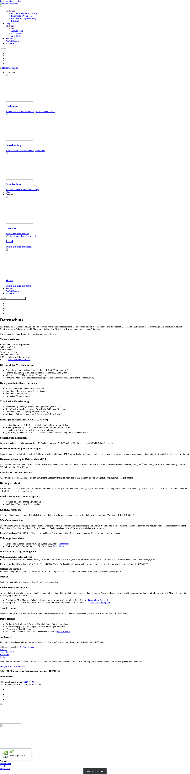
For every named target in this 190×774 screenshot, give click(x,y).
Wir (12, 28)
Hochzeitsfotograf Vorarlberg (24, 13)
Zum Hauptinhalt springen (11, 1)
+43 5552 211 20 (7, 652)
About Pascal (17, 31)
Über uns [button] (10, 194)
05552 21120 (28, 682)
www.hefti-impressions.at (19, 359)
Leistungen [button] (10, 72)
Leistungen (10, 11)
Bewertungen (26, 647)
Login (2, 657)
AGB (2, 766)
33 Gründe (16, 36)
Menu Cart (10, 43)
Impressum (5, 768)
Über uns (10, 26)
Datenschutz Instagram (100, 602)
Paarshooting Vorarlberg (21, 16)
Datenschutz (64, 544)
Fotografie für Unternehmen (12, 666)
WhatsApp (4, 654)
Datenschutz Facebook (98, 600)
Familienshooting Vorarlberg (23, 18)
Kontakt (9, 38)
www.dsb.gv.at (63, 631)
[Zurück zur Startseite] (9, 3)
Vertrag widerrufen (95, 771)
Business (15, 21)
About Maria (16, 33)
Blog (8, 23)
